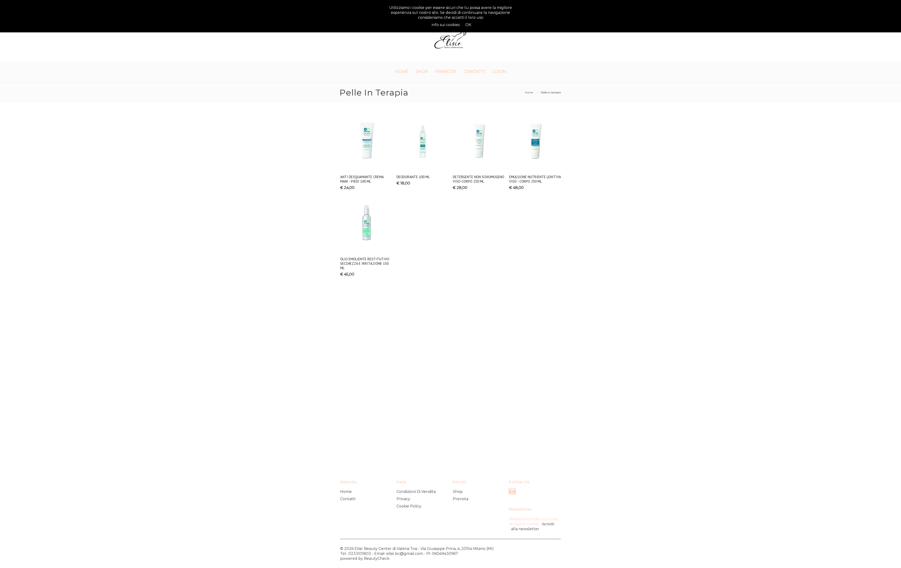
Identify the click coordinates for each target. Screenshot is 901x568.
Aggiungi (366, 117)
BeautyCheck (376, 558)
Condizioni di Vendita (416, 491)
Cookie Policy (409, 506)
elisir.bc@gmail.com (404, 553)
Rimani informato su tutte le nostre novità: (533, 524)
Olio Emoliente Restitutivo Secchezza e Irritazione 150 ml (364, 263)
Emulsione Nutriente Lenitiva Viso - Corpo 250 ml (535, 179)
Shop (422, 71)
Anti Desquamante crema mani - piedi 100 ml (362, 179)
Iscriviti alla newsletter (532, 526)
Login (499, 71)
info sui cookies (446, 25)
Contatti (474, 71)
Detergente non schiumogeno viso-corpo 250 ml (478, 179)
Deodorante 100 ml (413, 177)
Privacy (403, 499)
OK (468, 25)
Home (402, 71)
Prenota (446, 71)
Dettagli (366, 163)
